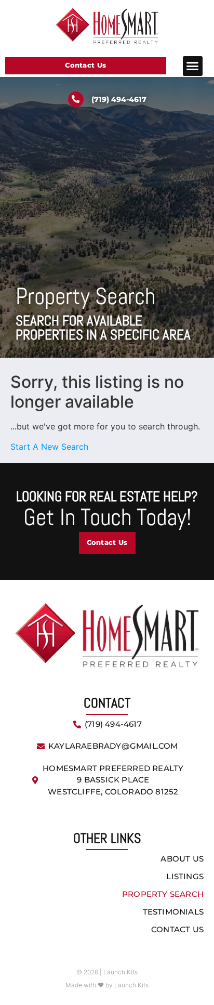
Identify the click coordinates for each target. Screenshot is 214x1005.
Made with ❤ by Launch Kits (107, 985)
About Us (182, 859)
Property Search (163, 894)
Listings (185, 876)
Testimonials (173, 912)
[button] (193, 66)
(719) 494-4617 (118, 99)
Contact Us (177, 929)
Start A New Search (49, 446)
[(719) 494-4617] (76, 99)
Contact (107, 703)
